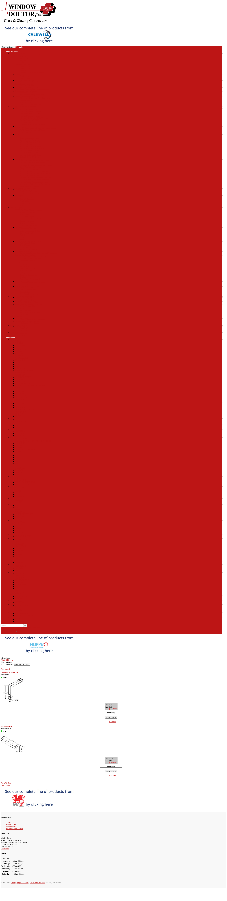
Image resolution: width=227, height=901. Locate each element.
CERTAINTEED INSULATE (26, 410)
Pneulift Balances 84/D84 (29, 120)
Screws (22, 308)
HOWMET (19, 472)
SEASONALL (20, 578)
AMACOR (19, 366)
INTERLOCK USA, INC (25, 482)
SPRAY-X (19, 591)
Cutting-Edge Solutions (19, 883)
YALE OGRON (21, 621)
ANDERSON (20, 381)
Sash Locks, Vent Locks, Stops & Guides (30, 55)
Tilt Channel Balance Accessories (32, 163)
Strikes (22, 239)
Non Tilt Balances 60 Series (30, 109)
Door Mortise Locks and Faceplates (33, 256)
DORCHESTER (21, 422)
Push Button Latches (27, 243)
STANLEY (19, 593)
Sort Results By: (7, 664)
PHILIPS (18, 555)
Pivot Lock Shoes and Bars (30, 312)
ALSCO (18, 364)
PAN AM (18, 542)
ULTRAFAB (20, 602)
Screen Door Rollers (27, 212)
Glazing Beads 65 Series (29, 191)
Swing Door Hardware (23, 227)
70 (21, 136)
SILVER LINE (20, 584)
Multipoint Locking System (30, 231)
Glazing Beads (20, 190)
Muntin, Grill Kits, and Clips (30, 105)
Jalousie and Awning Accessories (32, 95)
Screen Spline (25, 292)
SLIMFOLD (20, 586)
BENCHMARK (21, 396)
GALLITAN (20, 443)
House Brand (20, 468)
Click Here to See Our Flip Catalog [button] (14, 628)
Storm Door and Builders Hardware (28, 242)
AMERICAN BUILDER (24, 371)
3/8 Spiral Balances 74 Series (30, 142)
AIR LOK (19, 347)
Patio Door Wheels (27, 215)
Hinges (22, 237)
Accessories (19, 159)
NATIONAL (20, 522)
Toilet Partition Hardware (24, 281)
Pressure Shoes (25, 102)
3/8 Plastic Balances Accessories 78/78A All (36, 178)
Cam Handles (25, 78)
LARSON (19, 500)
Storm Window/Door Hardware (27, 87)
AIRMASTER (20, 349)
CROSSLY (19, 414)
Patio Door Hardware (23, 209)
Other (22, 63)
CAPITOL (19, 405)
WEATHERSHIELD (23, 613)
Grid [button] (6, 660)
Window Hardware (17, 53)
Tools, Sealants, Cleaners (29, 303)
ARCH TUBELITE (22, 383)
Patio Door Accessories (28, 225)
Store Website (11, 827)
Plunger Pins (24, 266)
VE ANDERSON (22, 606)
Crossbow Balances (27, 122)
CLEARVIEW (20, 412)
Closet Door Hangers (27, 268)
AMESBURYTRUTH (23, 377)
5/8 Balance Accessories (29, 169)
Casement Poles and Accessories (32, 73)
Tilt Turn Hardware (27, 85)
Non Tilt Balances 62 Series (30, 116)
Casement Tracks (26, 70)
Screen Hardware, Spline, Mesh (27, 286)
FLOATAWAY (20, 435)
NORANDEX (20, 526)
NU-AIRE (19, 533)
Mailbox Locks (25, 310)
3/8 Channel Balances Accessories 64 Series (36, 165)
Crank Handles (25, 76)
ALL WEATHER (21, 358)
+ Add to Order (111, 717)
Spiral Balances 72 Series (29, 140)
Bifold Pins (24, 264)
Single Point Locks (27, 233)
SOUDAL (19, 589)
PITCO (18, 557)
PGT (17, 552)
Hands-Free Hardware (23, 298)
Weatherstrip (19, 195)
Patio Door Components (29, 294)
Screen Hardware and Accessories (23, 285)
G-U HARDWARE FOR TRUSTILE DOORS (33, 441)
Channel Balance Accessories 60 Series (34, 161)
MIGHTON (19, 516)
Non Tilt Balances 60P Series (30, 112)
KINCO (18, 492)
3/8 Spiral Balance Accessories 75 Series (35, 173)
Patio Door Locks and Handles (31, 219)
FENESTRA (20, 431)
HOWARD (19, 470)
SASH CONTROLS (23, 574)
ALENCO (19, 356)
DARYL (18, 420)
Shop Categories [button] (12, 51)
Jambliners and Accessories (30, 186)
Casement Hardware (22, 65)
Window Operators (27, 92)
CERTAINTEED (21, 408)
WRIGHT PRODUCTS (24, 616)
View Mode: (5, 658)
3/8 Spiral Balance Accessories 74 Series (35, 171)
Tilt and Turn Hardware (24, 84)
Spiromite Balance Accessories (31, 175)
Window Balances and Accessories (23, 107)
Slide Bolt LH (6, 726)
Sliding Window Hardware (25, 80)
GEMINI (18, 447)
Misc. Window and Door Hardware (23, 296)
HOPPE (18, 464)
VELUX (18, 610)
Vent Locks (24, 58)
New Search (5, 669)
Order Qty (111, 712)
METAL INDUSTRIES (24, 514)
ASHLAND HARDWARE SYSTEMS (30, 386)
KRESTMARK (21, 496)
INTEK (18, 478)
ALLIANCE (20, 360)
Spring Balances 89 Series (29, 157)
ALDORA (19, 354)
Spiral (17, 134)
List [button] (2, 660)
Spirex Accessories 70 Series (30, 167)
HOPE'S (18, 462)
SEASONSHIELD (22, 580)
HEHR (17, 459)
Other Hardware (16, 317)
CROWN (18, 416)
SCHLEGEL (20, 576)
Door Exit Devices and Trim (30, 259)
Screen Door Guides (27, 223)
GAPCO (18, 445)
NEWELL (19, 524)
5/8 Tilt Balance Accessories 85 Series (34, 182)
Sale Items (14, 332)
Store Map (5, 849)
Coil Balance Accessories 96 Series (33, 130)
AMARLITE (20, 369)
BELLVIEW (20, 393)
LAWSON (19, 502)
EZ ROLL (19, 427)
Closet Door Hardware (23, 263)
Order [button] (38, 628)
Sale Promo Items (21, 334)
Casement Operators (27, 66)
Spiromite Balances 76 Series (30, 146)
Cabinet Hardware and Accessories (33, 320)
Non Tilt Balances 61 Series (30, 114)
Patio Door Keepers (27, 217)
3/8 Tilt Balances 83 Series (29, 151)
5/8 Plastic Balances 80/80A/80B (32, 149)
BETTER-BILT (21, 398)
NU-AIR (18, 530)
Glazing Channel (26, 201)
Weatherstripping (26, 197)
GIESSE (18, 452)
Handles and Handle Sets (29, 229)
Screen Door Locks (27, 221)
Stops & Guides (25, 61)
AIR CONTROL (21, 345)
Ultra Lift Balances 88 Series (30, 155)
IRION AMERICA (22, 484)
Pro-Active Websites (37, 883)
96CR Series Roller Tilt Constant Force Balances (38, 128)
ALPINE (18, 362)
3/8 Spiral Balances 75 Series (30, 144)
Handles (18, 75)
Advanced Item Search (14, 829)
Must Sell (23, 330)
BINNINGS (19, 400)
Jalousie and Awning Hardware (26, 91)
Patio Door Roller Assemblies (31, 210)
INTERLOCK (20, 480)
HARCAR (19, 455)
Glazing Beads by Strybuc (29, 193)
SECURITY (19, 582)
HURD (18, 474)
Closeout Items (20, 327)
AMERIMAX (20, 373)
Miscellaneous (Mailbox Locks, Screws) (30, 305)
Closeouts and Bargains (19, 325)
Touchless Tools (26, 299)
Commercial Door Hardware (25, 255)
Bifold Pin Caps (26, 271)
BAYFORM (19, 391)
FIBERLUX (19, 433)
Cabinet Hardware (22, 318)
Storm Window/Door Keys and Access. (34, 89)
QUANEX (19, 562)
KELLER (18, 490)
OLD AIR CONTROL (23, 536)
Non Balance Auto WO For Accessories (35, 184)
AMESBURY (20, 375)
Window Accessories (23, 97)
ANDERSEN (20, 379)
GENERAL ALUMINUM (25, 449)
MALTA (18, 506)
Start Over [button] (31, 628)
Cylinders (23, 235)
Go (25, 625)
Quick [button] (10, 660)
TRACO (18, 599)
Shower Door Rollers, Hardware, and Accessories (38, 253)
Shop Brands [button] (10, 337)
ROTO (17, 570)
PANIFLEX (19, 544)
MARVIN (19, 510)
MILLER (18, 518)
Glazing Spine (25, 203)
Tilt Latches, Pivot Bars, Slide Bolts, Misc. (35, 98)
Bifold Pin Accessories (28, 275)
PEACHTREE (20, 546)
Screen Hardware (26, 288)
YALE (17, 619)
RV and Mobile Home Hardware (27, 322)
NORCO (18, 528)
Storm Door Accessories (29, 249)
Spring (17, 127)
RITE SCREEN (21, 566)
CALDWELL (20, 403)
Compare (112, 722)
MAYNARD (20, 512)
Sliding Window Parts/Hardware (32, 82)
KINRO (18, 494)
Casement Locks (26, 68)
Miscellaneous (25, 315)
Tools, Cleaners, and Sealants (26, 301)
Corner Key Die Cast (9, 672)
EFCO (17, 425)
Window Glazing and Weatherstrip (23, 188)
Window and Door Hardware (30, 323)
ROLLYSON (20, 568)
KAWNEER (20, 488)
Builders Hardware (27, 247)
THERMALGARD (22, 596)
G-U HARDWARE (22, 439)
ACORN (18, 341)
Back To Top (6, 783)
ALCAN (18, 352)
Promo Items (24, 335)
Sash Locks (24, 56)
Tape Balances (25, 132)
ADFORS (19, 343)
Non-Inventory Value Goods (30, 306)
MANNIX (19, 508)
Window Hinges (26, 100)
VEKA (17, 608)
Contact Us (10, 822)
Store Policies (11, 824)
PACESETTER (21, 540)
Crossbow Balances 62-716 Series (32, 124)
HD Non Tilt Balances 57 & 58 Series (34, 118)
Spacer (22, 205)
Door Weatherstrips (27, 199)
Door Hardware (16, 207)
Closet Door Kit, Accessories (30, 279)
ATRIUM (18, 388)
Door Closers (25, 245)
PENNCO (19, 550)
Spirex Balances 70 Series (29, 138)
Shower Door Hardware (24, 251)
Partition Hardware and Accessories (33, 283)
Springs (22, 273)
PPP (16, 559)
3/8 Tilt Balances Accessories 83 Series (34, 180)
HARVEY (19, 457)
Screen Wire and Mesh (28, 290)
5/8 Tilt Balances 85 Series (29, 153)
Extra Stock (24, 328)
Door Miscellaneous (27, 261)
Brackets (23, 277)
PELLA (18, 548)
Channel (18, 108)
